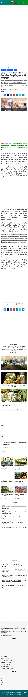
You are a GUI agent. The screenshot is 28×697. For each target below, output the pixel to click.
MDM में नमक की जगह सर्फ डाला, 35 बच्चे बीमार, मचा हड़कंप (7, 466)
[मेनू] (1, 3)
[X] (8, 95)
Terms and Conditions (5, 650)
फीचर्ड (2, 675)
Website (2, 436)
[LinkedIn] (11, 95)
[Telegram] (23, 95)
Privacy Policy (3, 642)
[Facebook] (5, 95)
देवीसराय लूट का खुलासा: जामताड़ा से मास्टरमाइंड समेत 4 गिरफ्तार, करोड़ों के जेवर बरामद (20, 496)
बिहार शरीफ (3, 679)
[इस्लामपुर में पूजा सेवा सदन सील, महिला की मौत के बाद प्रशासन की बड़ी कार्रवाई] (7, 489)
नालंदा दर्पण (8, 144)
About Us (3, 644)
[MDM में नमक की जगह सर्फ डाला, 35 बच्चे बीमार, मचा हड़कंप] (7, 461)
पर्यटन (12, 70)
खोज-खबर (2, 687)
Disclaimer (3, 648)
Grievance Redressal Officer (6, 666)
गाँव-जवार (2, 685)
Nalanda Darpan (5, 89)
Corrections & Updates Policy (6, 660)
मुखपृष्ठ (3, 67)
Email (2, 431)
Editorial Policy (4, 656)
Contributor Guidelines (5, 664)
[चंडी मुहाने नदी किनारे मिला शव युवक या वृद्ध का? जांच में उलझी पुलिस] (7, 475)
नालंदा (8, 70)
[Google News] (8, 304)
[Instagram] (17, 353)
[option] (14, 363)
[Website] (10, 353)
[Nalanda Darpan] (14, 2)
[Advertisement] (14, 20)
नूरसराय (14, 360)
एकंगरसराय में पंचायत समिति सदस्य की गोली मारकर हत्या (20, 480)
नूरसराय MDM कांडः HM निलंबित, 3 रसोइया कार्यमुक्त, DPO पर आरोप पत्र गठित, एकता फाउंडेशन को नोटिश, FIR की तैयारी (14, 364)
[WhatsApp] (20, 95)
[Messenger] (17, 95)
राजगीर (15, 70)
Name (2, 425)
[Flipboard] (19, 304)
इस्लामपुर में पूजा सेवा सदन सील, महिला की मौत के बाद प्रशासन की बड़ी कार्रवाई (7, 496)
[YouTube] (16, 353)
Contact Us (3, 646)
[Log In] (24, 3)
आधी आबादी (7, 67)
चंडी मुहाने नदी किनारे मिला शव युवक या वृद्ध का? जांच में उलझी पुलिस (6, 481)
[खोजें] (26, 3)
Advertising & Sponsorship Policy (7, 668)
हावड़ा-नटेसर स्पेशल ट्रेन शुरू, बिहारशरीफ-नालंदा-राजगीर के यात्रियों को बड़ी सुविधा (20, 467)
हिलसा (2, 681)
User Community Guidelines (6, 662)
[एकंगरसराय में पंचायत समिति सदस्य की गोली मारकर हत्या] (21, 475)
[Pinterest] (14, 95)
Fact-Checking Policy (5, 658)
